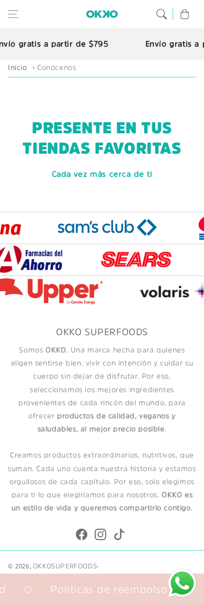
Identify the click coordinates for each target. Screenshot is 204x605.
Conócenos (56, 67)
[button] (13, 14)
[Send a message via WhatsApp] (182, 583)
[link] (111, 227)
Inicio (17, 67)
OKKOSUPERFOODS (65, 566)
